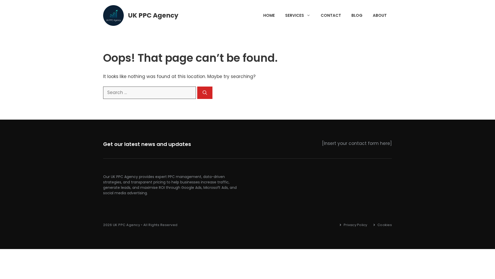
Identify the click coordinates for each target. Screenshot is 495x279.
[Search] (204, 93)
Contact (331, 15)
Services (294, 15)
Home (269, 15)
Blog (356, 15)
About (380, 15)
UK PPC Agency (153, 15)
